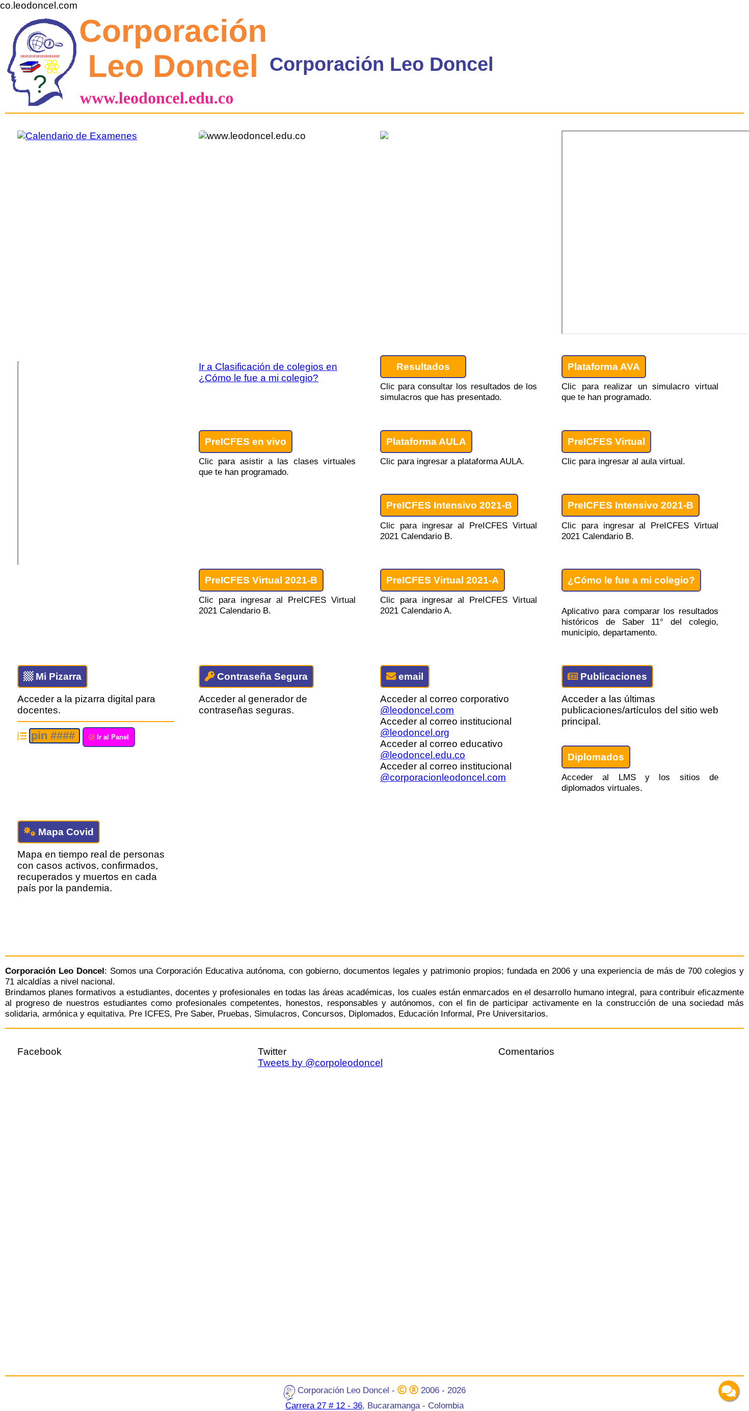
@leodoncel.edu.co (422, 755)
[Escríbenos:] (728, 1390)
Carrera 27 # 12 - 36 (323, 1405)
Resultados (423, 366)
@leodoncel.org (414, 732)
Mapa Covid (65, 832)
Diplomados (596, 757)
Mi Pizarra (57, 676)
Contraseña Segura (261, 676)
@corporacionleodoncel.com (443, 777)
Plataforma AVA (604, 366)
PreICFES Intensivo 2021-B (449, 505)
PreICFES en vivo (245, 441)
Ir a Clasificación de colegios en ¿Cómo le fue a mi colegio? (268, 372)
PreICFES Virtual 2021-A (442, 580)
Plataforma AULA (426, 441)
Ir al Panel (112, 737)
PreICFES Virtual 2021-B (261, 580)
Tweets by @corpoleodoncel (320, 1062)
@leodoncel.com (417, 710)
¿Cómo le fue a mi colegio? (631, 580)
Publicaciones (612, 676)
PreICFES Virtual (606, 441)
